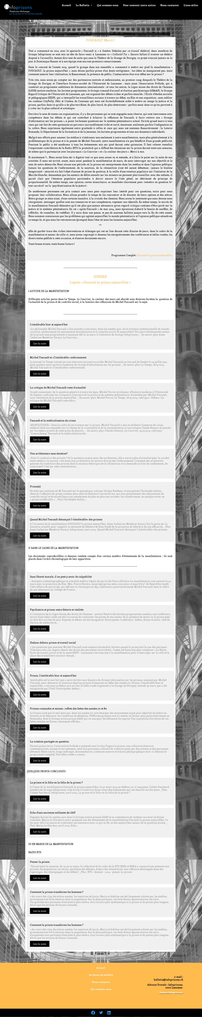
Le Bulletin (82, 5)
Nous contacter (169, 5)
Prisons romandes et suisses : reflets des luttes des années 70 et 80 (68, 708)
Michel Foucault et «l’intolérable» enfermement (58, 357)
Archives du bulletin (101, 974)
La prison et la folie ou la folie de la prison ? (56, 782)
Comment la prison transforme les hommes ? (56, 892)
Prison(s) (35, 486)
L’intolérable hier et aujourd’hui (49, 324)
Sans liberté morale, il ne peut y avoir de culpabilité (61, 576)
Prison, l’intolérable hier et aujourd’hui (53, 675)
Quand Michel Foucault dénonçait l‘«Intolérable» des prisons (66, 519)
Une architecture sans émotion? (49, 453)
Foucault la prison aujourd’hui (154, 255)
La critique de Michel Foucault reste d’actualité (58, 387)
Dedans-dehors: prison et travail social (53, 642)
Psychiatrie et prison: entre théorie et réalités (56, 609)
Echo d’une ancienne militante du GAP (53, 812)
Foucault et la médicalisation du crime (53, 420)
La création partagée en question (49, 741)
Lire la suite (39, 343)
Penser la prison (40, 861)
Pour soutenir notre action (139, 5)
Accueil (66, 5)
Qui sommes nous (107, 5)
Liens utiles (191, 5)
